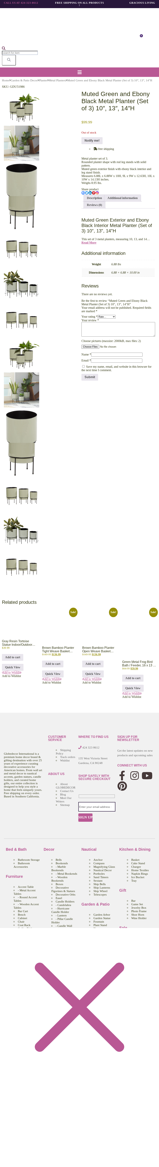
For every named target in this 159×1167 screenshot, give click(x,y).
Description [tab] (94, 198)
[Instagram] (97, 193)
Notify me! (92, 140)
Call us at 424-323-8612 (21, 2)
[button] (79, 72)
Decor (49, 849)
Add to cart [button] (12, 657)
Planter (43, 80)
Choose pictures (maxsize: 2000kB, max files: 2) (111, 341)
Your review (90, 320)
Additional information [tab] (122, 198)
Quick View (12, 667)
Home (5, 80)
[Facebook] (83, 193)
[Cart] (140, 38)
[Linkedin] (90, 193)
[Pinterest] (93, 193)
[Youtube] (147, 775)
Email (86, 360)
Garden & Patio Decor (24, 80)
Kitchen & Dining (134, 849)
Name (86, 354)
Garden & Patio (95, 904)
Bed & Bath (16, 849)
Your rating (89, 316)
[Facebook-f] (122, 775)
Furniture (14, 876)
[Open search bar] (3, 49)
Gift (122, 890)
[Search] (9, 60)
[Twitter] (86, 193)
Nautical (89, 849)
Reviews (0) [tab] (94, 205)
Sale (123, 928)
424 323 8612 (90, 747)
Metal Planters (57, 80)
